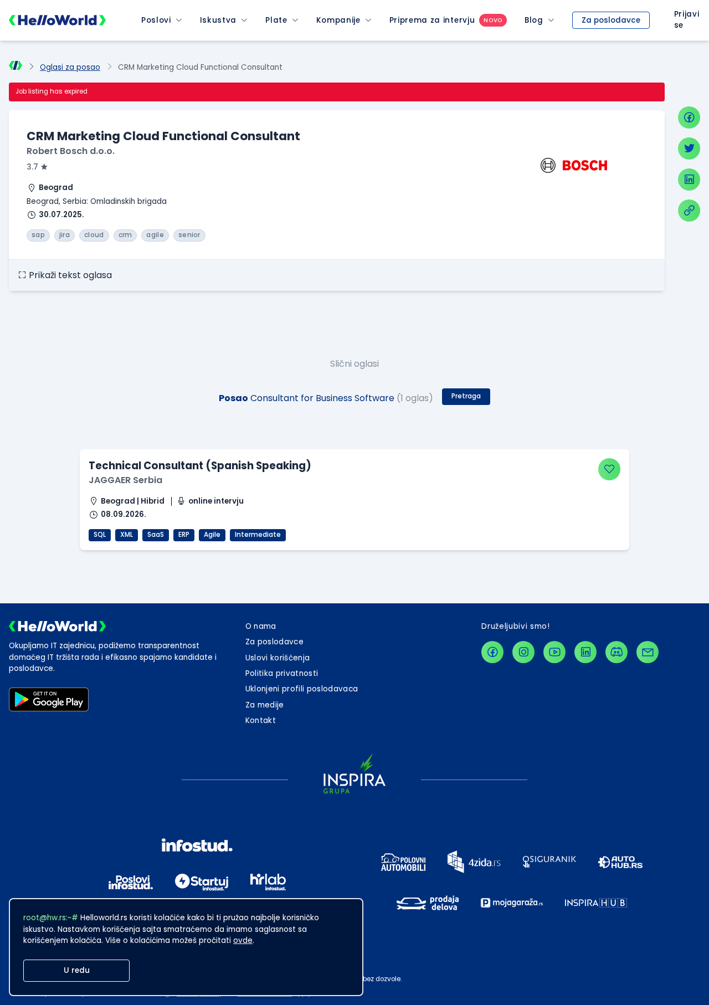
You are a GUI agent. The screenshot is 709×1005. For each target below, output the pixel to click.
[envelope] (647, 652)
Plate (276, 20)
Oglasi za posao (70, 67)
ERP (183, 534)
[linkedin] (689, 179)
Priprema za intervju (432, 20)
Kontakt (260, 720)
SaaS (155, 534)
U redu (77, 970)
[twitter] (689, 148)
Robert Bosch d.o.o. (71, 151)
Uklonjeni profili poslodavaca (301, 689)
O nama (260, 626)
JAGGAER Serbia (125, 480)
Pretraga (466, 396)
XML (126, 534)
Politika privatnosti (281, 673)
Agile (212, 534)
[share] (689, 210)
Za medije (264, 705)
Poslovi (156, 20)
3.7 (32, 167)
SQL (100, 534)
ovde (243, 940)
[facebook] (689, 117)
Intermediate (258, 534)
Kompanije (338, 20)
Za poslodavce (611, 20)
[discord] (616, 652)
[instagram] (523, 652)
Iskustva (218, 20)
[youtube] (554, 652)
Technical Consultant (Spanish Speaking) (200, 466)
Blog (534, 20)
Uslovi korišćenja (277, 658)
